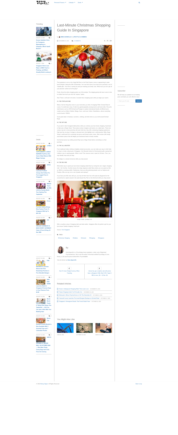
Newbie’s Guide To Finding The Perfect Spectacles (83, 339)
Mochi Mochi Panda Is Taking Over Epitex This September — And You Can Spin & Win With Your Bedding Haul (43, 305)
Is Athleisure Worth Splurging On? (102, 338)
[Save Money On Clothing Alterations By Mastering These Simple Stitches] (65, 328)
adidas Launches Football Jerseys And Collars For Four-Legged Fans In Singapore (43, 171)
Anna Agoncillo (65, 37)
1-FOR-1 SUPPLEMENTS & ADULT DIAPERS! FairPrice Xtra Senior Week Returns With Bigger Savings (43, 152)
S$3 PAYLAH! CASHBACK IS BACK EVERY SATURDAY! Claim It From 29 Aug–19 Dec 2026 (43, 226)
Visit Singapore (66, 229)
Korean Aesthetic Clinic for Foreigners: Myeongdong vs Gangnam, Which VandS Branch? (43, 44)
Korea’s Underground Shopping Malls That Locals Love (74, 289)
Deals (79, 2)
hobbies (75, 238)
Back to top (139, 384)
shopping (92, 238)
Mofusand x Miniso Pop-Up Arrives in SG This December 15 (75, 295)
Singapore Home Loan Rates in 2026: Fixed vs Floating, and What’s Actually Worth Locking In (43, 69)
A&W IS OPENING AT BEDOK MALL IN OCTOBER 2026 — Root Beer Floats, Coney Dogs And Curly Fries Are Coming (43, 344)
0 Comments (77, 40)
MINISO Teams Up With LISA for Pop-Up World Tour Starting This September (43, 189)
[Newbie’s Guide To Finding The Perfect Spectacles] (84, 328)
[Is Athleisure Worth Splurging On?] (103, 328)
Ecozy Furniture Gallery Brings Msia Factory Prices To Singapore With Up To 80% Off (43, 207)
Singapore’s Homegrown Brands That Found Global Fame (74, 301)
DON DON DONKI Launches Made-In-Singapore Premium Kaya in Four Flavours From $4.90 (43, 286)
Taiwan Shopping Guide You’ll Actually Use (70, 292)
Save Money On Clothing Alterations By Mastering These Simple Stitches (65, 340)
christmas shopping (64, 238)
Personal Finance (59, 2)
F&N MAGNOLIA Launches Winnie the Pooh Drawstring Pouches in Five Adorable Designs (42, 267)
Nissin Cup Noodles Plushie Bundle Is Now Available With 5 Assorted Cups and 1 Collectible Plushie (43, 324)
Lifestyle (71, 2)
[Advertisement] (89, 12)
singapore (101, 238)
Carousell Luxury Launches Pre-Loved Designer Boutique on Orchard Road (79, 298)
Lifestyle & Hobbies (80, 37)
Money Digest (44, 384)
